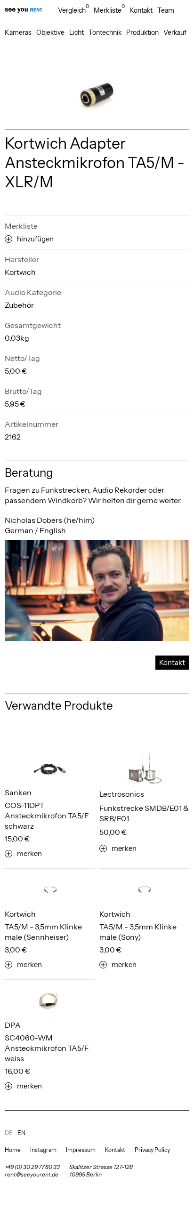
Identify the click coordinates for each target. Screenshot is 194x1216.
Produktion (142, 32)
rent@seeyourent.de (31, 1174)
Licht (76, 32)
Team (165, 10)
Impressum (81, 1149)
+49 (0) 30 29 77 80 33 (32, 1166)
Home (13, 1149)
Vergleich (73, 10)
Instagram (43, 1149)
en (21, 1132)
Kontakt (141, 10)
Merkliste (109, 10)
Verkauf (174, 32)
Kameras (18, 32)
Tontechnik (105, 32)
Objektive (50, 32)
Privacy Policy (152, 1149)
